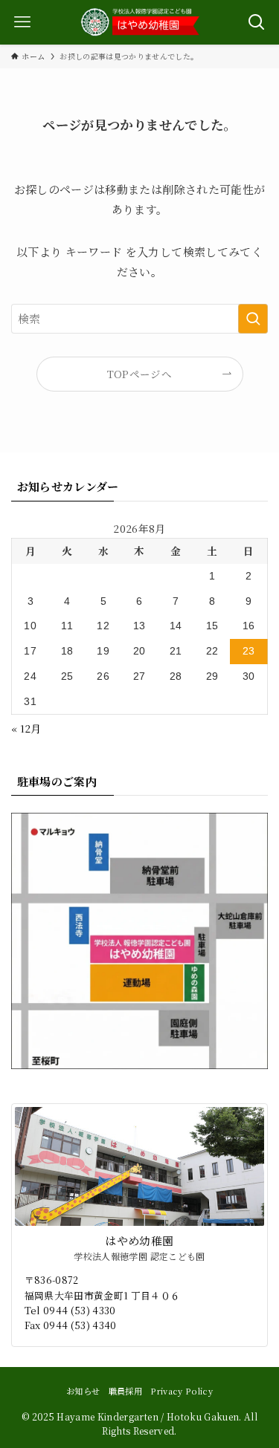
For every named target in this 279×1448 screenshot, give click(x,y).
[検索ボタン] (256, 22)
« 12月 (26, 728)
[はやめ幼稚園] (139, 22)
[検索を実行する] (253, 319)
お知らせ (83, 1391)
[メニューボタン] (22, 22)
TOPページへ (139, 373)
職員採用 (125, 1391)
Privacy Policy (181, 1391)
